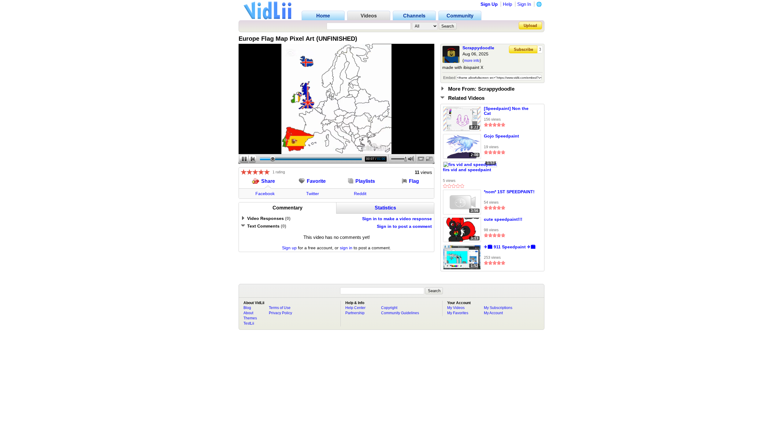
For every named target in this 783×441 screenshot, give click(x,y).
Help (507, 4)
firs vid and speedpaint (467, 169)
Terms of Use (280, 308)
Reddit (360, 193)
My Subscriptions (498, 308)
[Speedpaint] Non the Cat (506, 111)
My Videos (456, 308)
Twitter (312, 193)
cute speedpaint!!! (503, 219)
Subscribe (523, 49)
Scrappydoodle (478, 47)
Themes (250, 318)
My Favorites (457, 313)
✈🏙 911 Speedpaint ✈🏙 (510, 246)
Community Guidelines (400, 313)
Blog (247, 308)
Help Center (355, 308)
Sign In (524, 4)
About (248, 313)
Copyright (389, 308)
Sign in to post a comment (404, 226)
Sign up (289, 247)
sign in (346, 247)
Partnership (355, 313)
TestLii (248, 323)
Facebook (265, 193)
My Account (493, 313)
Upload (530, 25)
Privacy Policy (280, 313)
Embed (449, 78)
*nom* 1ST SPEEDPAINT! (509, 191)
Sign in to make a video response (397, 218)
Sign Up (489, 4)
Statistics (385, 207)
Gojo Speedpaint (501, 136)
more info (472, 60)
